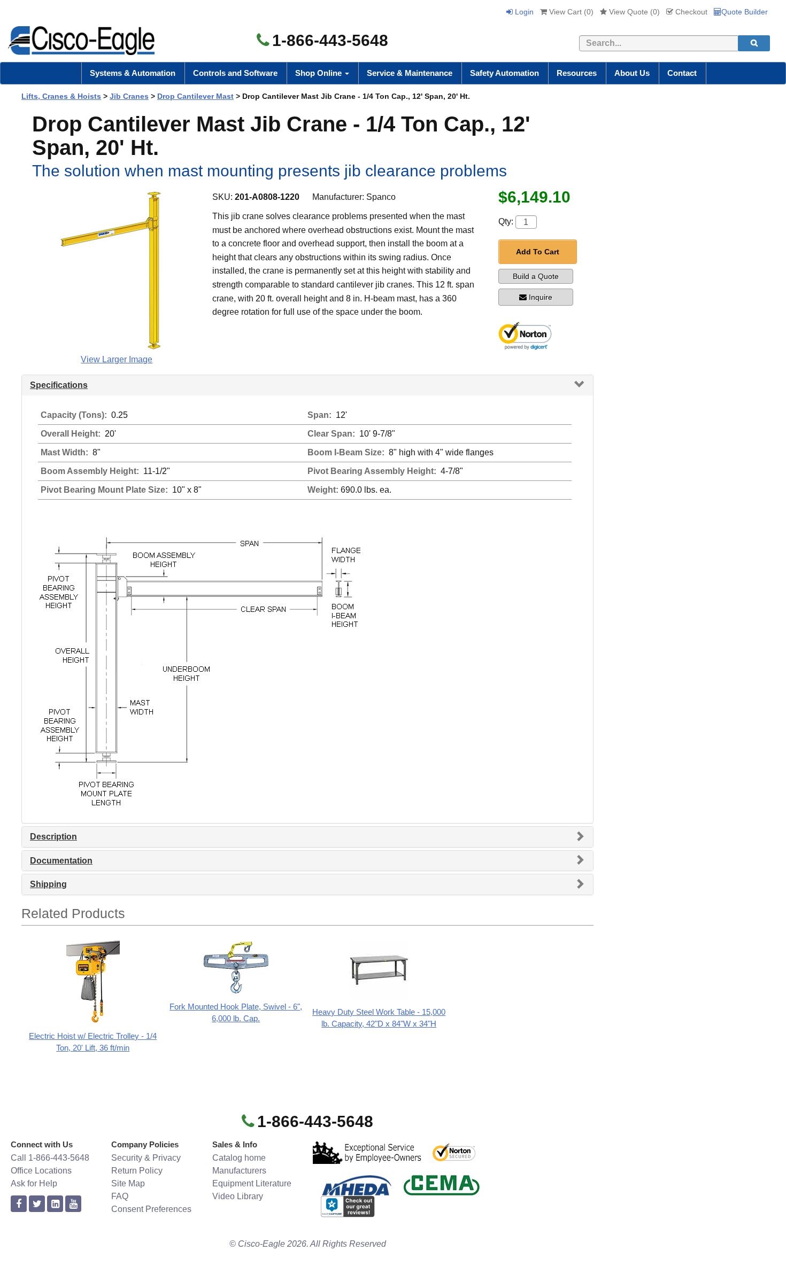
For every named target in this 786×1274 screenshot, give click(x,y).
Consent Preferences (151, 1209)
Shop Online (319, 72)
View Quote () (633, 11)
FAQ (119, 1196)
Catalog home (239, 1157)
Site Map (128, 1183)
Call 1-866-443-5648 (50, 1157)
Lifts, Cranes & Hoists (61, 96)
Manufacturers (239, 1170)
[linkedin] (55, 1204)
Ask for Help (34, 1183)
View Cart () (570, 11)
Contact (682, 72)
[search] (754, 43)
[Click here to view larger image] (116, 270)
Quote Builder (744, 11)
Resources (577, 72)
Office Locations (41, 1170)
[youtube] (73, 1204)
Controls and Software (235, 72)
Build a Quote (536, 276)
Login (523, 11)
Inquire (540, 297)
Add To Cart (537, 251)
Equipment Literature (251, 1183)
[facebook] (19, 1204)
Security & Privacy (146, 1157)
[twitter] (37, 1204)
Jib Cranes (129, 96)
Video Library (237, 1196)
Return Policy (137, 1170)
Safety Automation (504, 72)
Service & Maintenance (409, 72)
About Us (632, 72)
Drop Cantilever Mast (195, 96)
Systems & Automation (132, 72)
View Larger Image (116, 359)
